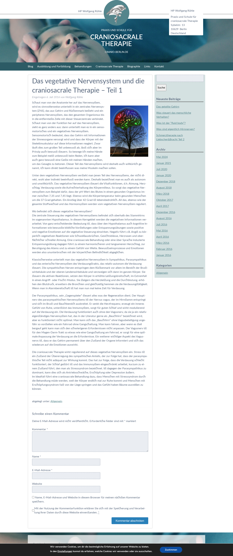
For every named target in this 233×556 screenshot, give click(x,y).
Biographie (133, 66)
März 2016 (162, 243)
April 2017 (162, 206)
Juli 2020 (161, 169)
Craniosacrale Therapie (116, 41)
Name (36, 456)
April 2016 (162, 236)
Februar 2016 (164, 249)
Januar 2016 (163, 255)
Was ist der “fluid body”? (171, 123)
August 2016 (164, 218)
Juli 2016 (161, 224)
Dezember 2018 (165, 181)
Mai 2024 (162, 157)
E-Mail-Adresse (42, 470)
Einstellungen (64, 551)
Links (147, 66)
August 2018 (164, 187)
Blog (30, 66)
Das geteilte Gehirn (167, 106)
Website (37, 484)
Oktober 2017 (164, 200)
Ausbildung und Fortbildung (53, 66)
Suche (161, 87)
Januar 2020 (163, 175)
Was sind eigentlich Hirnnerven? (175, 129)
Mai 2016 (162, 230)
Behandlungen (83, 66)
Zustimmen (171, 549)
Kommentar (40, 429)
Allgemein (56, 401)
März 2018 (162, 193)
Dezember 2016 (165, 212)
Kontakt (159, 66)
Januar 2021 (163, 163)
